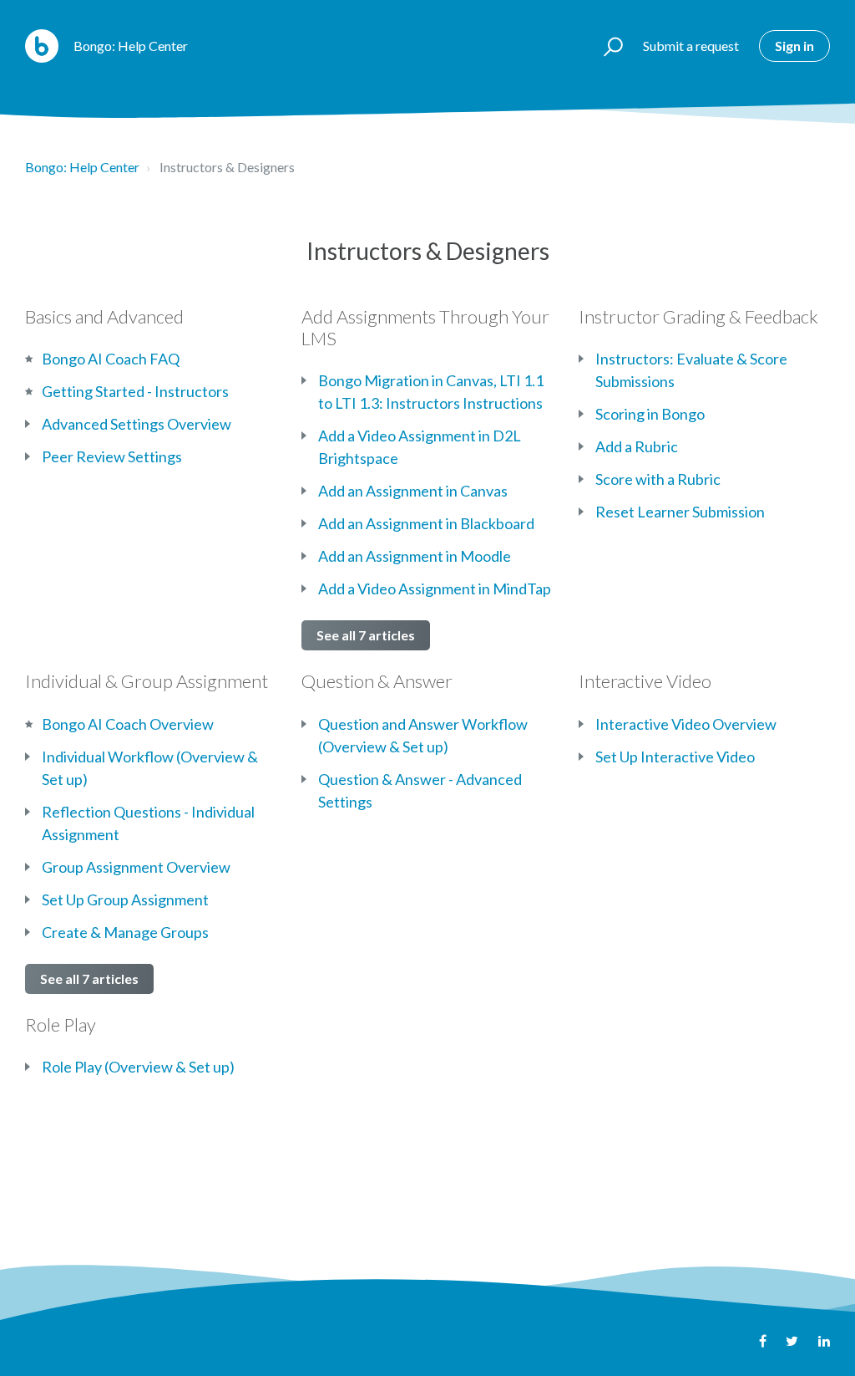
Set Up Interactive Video (675, 756)
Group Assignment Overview (136, 867)
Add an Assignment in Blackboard (426, 523)
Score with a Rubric (658, 479)
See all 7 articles (365, 635)
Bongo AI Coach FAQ (111, 358)
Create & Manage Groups (125, 932)
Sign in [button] (794, 46)
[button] (606, 46)
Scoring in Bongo (650, 414)
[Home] (41, 46)
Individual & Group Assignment (146, 681)
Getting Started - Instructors (135, 391)
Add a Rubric (636, 446)
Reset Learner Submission (680, 511)
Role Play (60, 1024)
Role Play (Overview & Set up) (138, 1066)
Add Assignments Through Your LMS (425, 327)
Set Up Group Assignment (125, 899)
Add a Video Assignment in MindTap (434, 588)
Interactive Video (645, 681)
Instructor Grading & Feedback (698, 316)
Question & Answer (377, 681)
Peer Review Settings (112, 456)
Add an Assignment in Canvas (413, 491)
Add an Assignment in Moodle (414, 556)
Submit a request (691, 46)
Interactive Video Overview (686, 724)
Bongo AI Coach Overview (128, 724)
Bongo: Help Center (82, 167)
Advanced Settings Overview (136, 424)
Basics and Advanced (104, 316)
